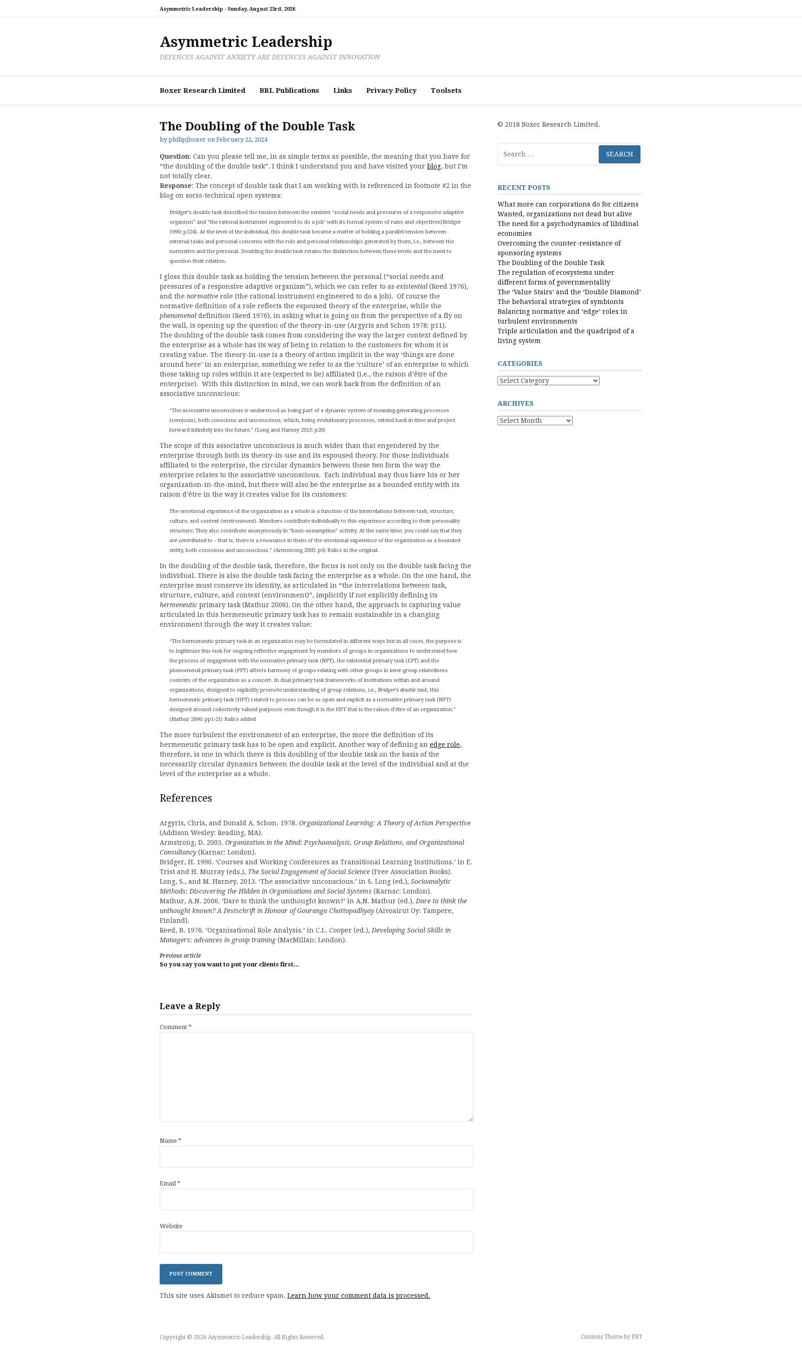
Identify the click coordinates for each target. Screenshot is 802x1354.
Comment (176, 1027)
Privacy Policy (391, 90)
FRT (637, 1337)
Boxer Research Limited (203, 90)
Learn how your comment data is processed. (358, 1295)
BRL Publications (289, 90)
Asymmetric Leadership (246, 42)
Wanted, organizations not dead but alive (565, 214)
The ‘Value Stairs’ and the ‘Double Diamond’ (569, 292)
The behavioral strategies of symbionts (561, 301)
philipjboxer (187, 139)
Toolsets (446, 90)
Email (170, 1183)
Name (170, 1140)
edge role (445, 744)
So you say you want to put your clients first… (229, 960)
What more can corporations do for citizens (568, 204)
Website (171, 1226)
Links (342, 90)
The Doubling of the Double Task (551, 262)
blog (434, 166)
